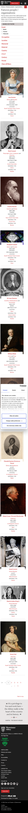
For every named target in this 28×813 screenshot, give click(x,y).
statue (13, 315)
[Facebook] (2, 784)
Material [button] (4, 47)
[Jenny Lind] (13, 638)
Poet (15, 356)
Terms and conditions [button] (6, 808)
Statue (13, 580)
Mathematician (13, 300)
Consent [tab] (5, 390)
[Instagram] (8, 784)
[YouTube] (11, 784)
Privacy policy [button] (4, 806)
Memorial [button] (5, 44)
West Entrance (13, 576)
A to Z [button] (4, 54)
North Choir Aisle (13, 217)
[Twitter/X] (5, 784)
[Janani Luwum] (13, 552)
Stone (12, 115)
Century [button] (4, 57)
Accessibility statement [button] (6, 809)
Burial (4, 29)
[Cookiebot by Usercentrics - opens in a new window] (20, 386)
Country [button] (4, 50)
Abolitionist (15, 465)
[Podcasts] (17, 784)
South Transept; (8, 108)
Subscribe (5, 791)
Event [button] (3, 27)
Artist (9, 356)
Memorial (5, 33)
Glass (12, 263)
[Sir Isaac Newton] (12, 283)
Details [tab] (14, 390)
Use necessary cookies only (14, 425)
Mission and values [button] (6, 752)
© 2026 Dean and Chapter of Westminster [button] (11, 802)
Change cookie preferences (13, 420)
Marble (12, 171)
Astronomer (12, 302)
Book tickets (15, 3)
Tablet (12, 112)
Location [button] (4, 40)
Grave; (10, 221)
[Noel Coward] (12, 136)
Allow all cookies (14, 415)
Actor (10, 153)
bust (14, 221)
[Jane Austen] (12, 82)
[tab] (12, 27)
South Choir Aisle (12, 164)
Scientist (9, 209)
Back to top (20, 696)
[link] (12, 796)
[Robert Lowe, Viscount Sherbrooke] (13, 499)
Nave (12, 311)
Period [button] (4, 60)
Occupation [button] (5, 37)
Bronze (12, 225)
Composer (15, 153)
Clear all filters (6, 64)
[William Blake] (12, 339)
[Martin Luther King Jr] (13, 594)
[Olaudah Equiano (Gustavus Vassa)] (12, 446)
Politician (13, 518)
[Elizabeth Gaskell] (12, 237)
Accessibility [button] (4, 757)
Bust (12, 368)
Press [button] (2, 762)
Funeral (5, 31)
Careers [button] (3, 765)
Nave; (7, 217)
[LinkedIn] (14, 784)
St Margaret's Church (12, 474)
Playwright (6, 153)
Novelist (15, 99)
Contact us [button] (4, 760)
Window (12, 259)
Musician (12, 155)
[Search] (22, 3)
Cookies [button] (3, 805)
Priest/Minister (13, 571)
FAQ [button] (2, 754)
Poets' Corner (16, 108)
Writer (8, 99)
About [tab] (23, 390)
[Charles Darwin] (12, 192)
